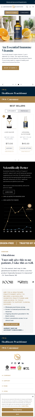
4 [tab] (21, 84)
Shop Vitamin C (10, 68)
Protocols (24, 111)
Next (32, 84)
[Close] (33, 396)
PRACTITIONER (11, 12)
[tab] (11, 111)
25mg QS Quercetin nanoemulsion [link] (14, 196)
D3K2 (25, 132)
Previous (2, 84)
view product (9, 151)
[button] (1, 7)
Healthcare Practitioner (13, 88)
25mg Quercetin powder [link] (11, 200)
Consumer (24, 12)
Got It (17, 414)
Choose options (9, 148)
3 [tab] (18, 84)
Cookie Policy (25, 406)
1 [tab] (13, 84)
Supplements (11, 111)
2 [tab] (15, 84)
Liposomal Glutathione (9, 133)
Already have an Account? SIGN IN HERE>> (14, 329)
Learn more (9, 192)
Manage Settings (17, 409)
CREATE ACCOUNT (11, 324)
